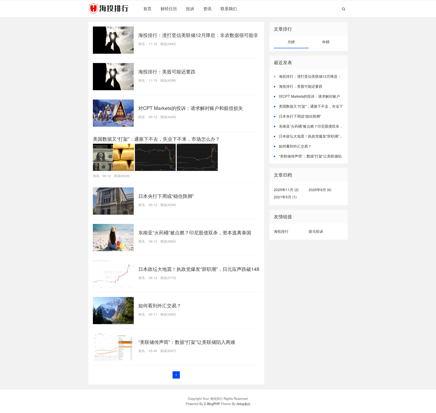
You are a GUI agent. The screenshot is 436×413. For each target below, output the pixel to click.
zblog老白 (243, 403)
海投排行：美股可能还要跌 (167, 71)
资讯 (207, 8)
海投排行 (281, 231)
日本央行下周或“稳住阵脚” (166, 195)
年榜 (325, 41)
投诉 (190, 8)
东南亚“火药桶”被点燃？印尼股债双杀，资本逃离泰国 (194, 232)
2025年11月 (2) (286, 189)
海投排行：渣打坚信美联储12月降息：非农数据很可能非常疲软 (307, 79)
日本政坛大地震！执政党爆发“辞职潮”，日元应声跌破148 (198, 268)
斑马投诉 (316, 231)
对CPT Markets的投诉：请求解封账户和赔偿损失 (190, 107)
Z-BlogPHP (212, 403)
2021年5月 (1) (285, 196)
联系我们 (228, 8)
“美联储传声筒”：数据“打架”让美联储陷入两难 (186, 341)
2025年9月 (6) (320, 189)
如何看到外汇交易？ (159, 305)
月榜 (291, 41)
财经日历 (169, 8)
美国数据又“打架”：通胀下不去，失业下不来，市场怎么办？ (156, 138)
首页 (147, 8)
